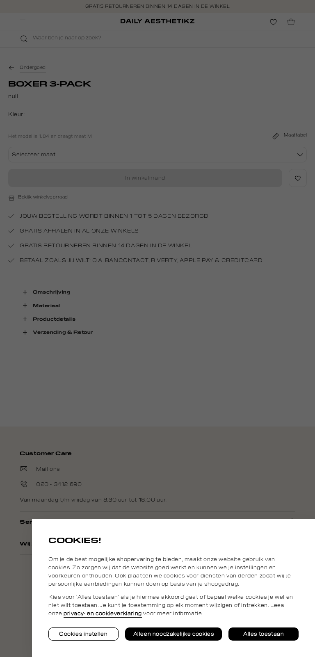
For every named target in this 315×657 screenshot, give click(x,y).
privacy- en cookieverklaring (103, 613)
